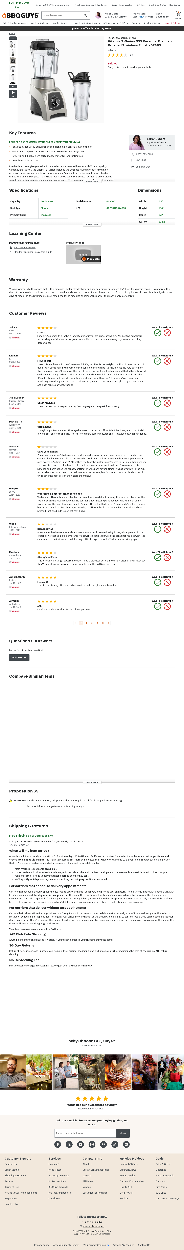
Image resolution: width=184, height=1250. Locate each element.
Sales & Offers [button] (172, 23)
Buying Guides (127, 1175)
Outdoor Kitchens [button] (39, 23)
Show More (92, 181)
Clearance (161, 1169)
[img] (61, 80)
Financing (53, 1164)
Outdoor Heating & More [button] (86, 23)
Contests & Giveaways (167, 1198)
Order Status (12, 1169)
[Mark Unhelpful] (167, 332)
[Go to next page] (108, 623)
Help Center (11, 1198)
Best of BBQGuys (129, 1164)
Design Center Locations (123, 5)
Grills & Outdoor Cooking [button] (14, 23)
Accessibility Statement (66, 1245)
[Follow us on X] (69, 1144)
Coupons (160, 1181)
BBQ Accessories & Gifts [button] (114, 23)
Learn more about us (90, 1045)
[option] (12, 47)
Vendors (87, 1187)
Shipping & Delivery (15, 1175)
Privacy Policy (41, 1245)
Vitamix (112, 50)
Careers (87, 1175)
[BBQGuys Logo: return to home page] (20, 15)
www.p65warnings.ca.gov (70, 806)
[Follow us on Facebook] (57, 1144)
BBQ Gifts (161, 1192)
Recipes (124, 1198)
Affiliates (88, 1181)
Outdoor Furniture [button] (61, 23)
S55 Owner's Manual (25, 247)
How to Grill (126, 1187)
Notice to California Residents (21, 1192)
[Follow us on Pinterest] (103, 1144)
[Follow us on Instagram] (92, 1144)
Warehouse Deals (165, 1175)
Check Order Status (157, 5)
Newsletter (54, 1198)
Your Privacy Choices (94, 1245)
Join (123, 1133)
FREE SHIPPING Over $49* (17, 4)
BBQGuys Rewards (58, 1187)
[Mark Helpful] (157, 332)
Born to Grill (126, 1192)
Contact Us (11, 1164)
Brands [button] (135, 23)
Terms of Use (12, 1187)
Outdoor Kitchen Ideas (132, 1181)
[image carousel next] (13, 86)
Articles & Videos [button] (152, 23)
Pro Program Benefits (59, 1192)
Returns (9, 1181)
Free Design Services (84, 5)
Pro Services (103, 5)
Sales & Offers (163, 1164)
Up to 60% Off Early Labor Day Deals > (92, 28)
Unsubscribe (11, 1204)
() (131, 55)
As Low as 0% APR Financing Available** (54, 5)
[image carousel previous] (13, 38)
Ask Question (19, 657)
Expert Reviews (128, 1169)
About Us (87, 1164)
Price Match (55, 1169)
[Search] (85, 15)
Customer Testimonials (95, 1192)
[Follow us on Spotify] (126, 1144)
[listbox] (13, 62)
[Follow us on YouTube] (80, 1144)
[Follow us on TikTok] (114, 1144)
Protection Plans (57, 1181)
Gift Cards (141, 5)
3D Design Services (58, 1175)
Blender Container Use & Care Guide (33, 252)
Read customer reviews (90, 1108)
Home (12, 33)
